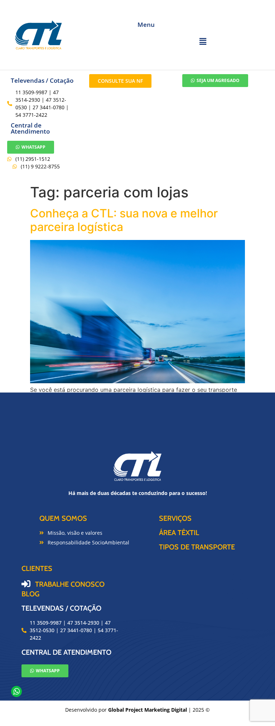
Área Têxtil (179, 532)
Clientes (36, 568)
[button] (203, 41)
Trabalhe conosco (70, 584)
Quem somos (63, 518)
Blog (30, 594)
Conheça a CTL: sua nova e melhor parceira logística (124, 220)
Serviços (175, 518)
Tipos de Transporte (197, 547)
